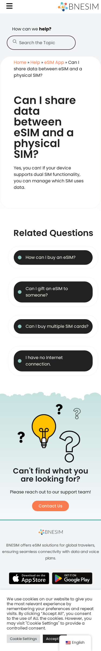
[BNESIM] (50, 532)
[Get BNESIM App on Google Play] (72, 578)
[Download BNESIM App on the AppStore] (29, 578)
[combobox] (41, 43)
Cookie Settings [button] (23, 638)
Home (20, 62)
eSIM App (54, 62)
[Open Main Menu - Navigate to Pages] (9, 6)
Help (35, 62)
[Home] (78, 7)
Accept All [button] (55, 638)
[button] (50, 506)
